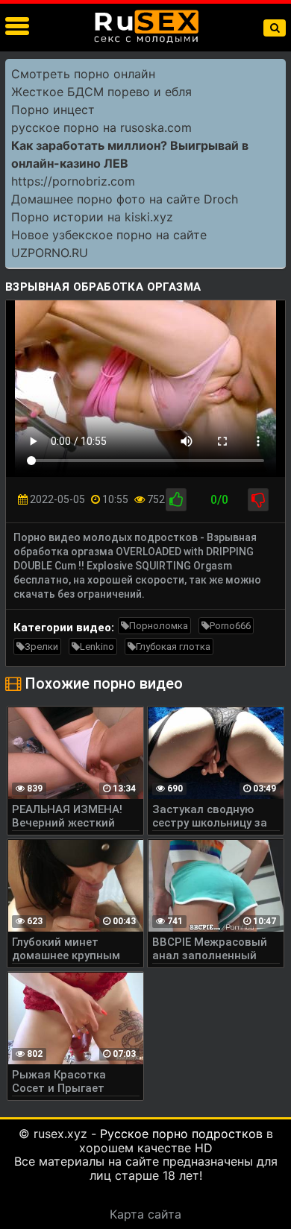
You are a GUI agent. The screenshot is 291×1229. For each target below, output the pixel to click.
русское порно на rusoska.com (101, 127)
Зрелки (41, 646)
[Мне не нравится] (258, 499)
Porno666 (230, 625)
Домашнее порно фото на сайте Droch (124, 199)
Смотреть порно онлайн (83, 73)
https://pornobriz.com (73, 181)
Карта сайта (145, 1214)
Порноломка (158, 625)
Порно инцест (53, 109)
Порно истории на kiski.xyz (92, 216)
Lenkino (97, 646)
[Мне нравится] (176, 499)
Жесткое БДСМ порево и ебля (101, 91)
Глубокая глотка (173, 646)
